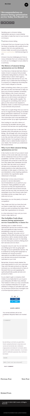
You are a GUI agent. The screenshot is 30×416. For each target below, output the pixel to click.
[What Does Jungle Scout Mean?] (8, 388)
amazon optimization (8, 52)
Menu (26, 5)
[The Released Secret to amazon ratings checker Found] (22, 384)
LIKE (16, 296)
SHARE (15, 299)
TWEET (15, 301)
